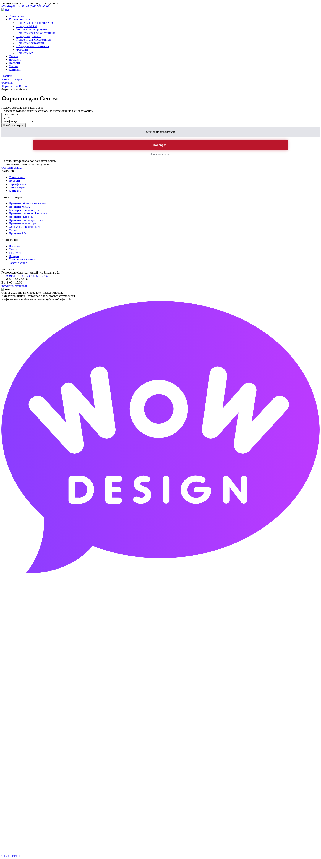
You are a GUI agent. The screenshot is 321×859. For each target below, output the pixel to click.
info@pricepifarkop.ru (14, 285)
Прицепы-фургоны (21, 216)
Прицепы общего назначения (27, 203)
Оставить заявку (11, 167)
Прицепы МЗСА (19, 206)
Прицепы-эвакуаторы (23, 223)
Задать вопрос (18, 262)
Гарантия (15, 252)
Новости (14, 180)
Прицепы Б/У (17, 233)
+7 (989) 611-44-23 (13, 6)
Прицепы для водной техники (28, 213)
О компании (17, 177)
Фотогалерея (17, 187)
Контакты (15, 190)
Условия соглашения (22, 259)
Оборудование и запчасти (25, 226)
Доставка (15, 246)
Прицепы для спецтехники (26, 220)
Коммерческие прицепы (24, 210)
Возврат (14, 256)
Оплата (13, 249)
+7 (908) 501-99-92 (37, 6)
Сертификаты (17, 184)
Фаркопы (15, 230)
